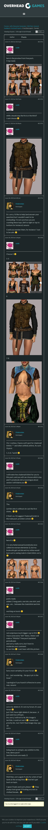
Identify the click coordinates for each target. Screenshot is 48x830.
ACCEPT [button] (27, 826)
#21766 (40, 582)
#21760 (40, 237)
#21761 (40, 426)
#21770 (40, 733)
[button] (24, 14)
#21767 (40, 616)
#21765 (40, 524)
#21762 (40, 458)
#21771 (40, 760)
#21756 (40, 198)
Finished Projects (16, 28)
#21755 (40, 123)
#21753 (40, 99)
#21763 (40, 488)
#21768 (40, 654)
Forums (6, 26)
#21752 (40, 42)
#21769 (40, 690)
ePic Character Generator (18, 26)
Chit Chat (30, 26)
